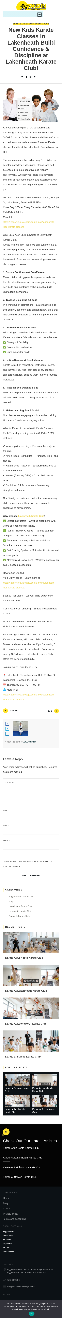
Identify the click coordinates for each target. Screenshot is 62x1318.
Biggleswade (9, 1231)
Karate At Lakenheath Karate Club (26, 990)
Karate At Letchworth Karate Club (26, 1023)
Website (6, 840)
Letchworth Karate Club (20, 911)
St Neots (7, 1239)
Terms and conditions (14, 1219)
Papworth (7, 1243)
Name (5, 810)
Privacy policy (10, 1213)
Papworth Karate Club (19, 916)
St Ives (6, 1248)
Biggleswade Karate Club (21, 896)
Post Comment (31, 875)
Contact (7, 1208)
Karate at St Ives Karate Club (23, 1056)
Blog (16, 24)
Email (6, 825)
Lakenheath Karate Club (34, 24)
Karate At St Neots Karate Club (24, 957)
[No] (58, 1308)
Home (6, 1198)
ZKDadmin (29, 741)
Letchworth (8, 1235)
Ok (31, 1314)
